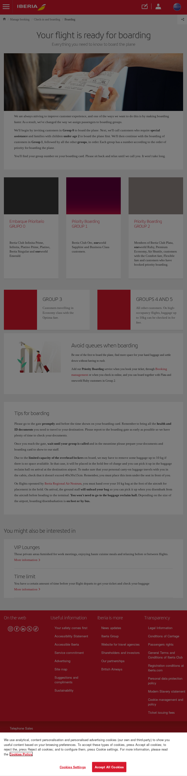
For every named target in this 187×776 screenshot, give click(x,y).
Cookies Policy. (21, 754)
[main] (93, 754)
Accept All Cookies (109, 767)
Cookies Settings (73, 767)
